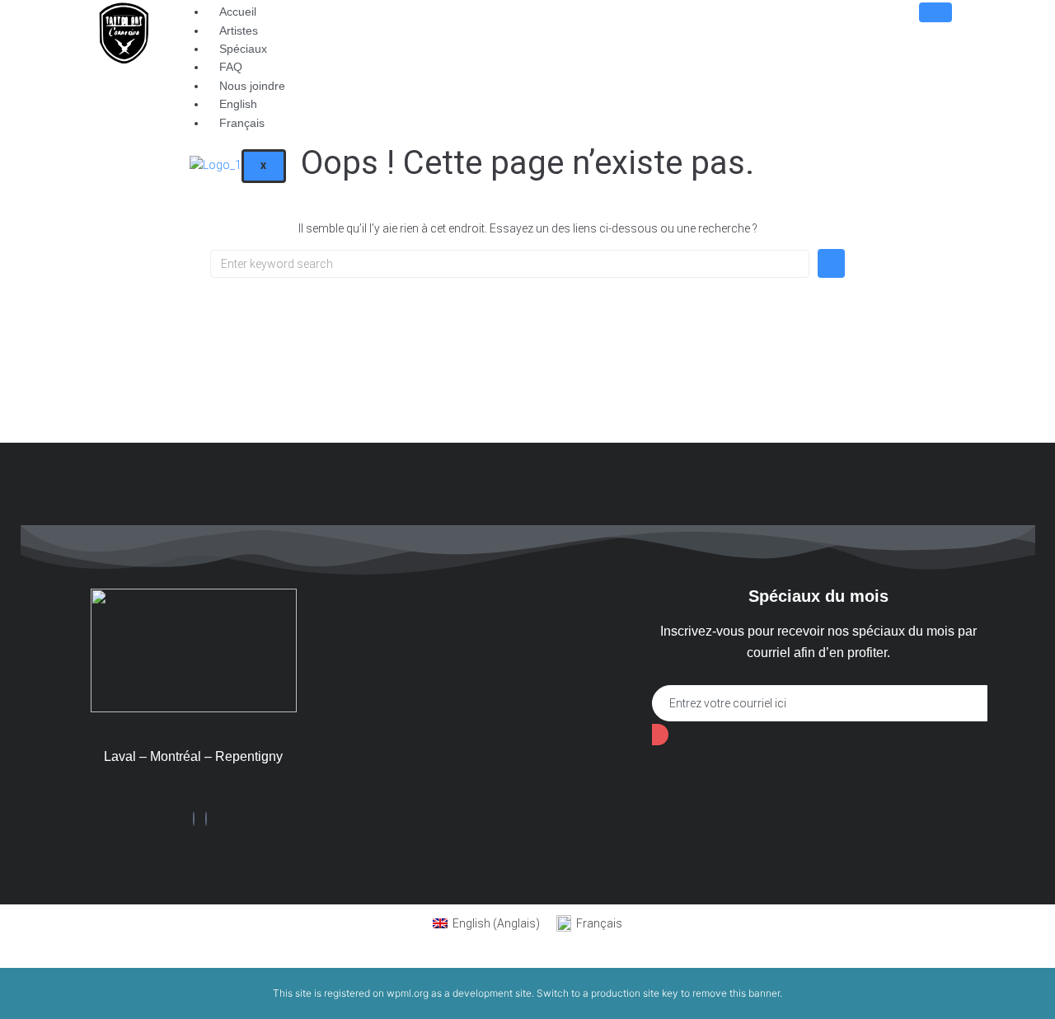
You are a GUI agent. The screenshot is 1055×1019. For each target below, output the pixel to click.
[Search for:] (509, 264)
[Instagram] (206, 818)
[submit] (660, 734)
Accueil (237, 11)
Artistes (238, 30)
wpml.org (408, 993)
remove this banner (736, 993)
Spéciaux (243, 48)
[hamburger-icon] (935, 12)
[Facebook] (194, 818)
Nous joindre (252, 85)
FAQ (230, 66)
